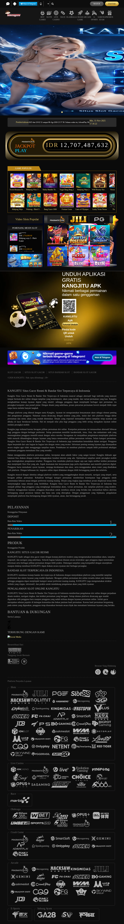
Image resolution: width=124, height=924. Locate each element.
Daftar (112, 4)
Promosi (109, 17)
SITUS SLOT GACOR (35, 372)
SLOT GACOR (14, 372)
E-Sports (94, 18)
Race (62, 17)
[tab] (57, 219)
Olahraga (71, 17)
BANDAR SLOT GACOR (85, 372)
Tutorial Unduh (70, 324)
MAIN (19, 181)
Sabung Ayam (101, 18)
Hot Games (42, 18)
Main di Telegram (29, 4)
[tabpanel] (62, 70)
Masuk (96, 4)
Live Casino (56, 18)
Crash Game (80, 18)
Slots (49, 17)
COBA (59, 232)
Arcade (87, 17)
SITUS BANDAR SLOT (59, 372)
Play (21, 150)
